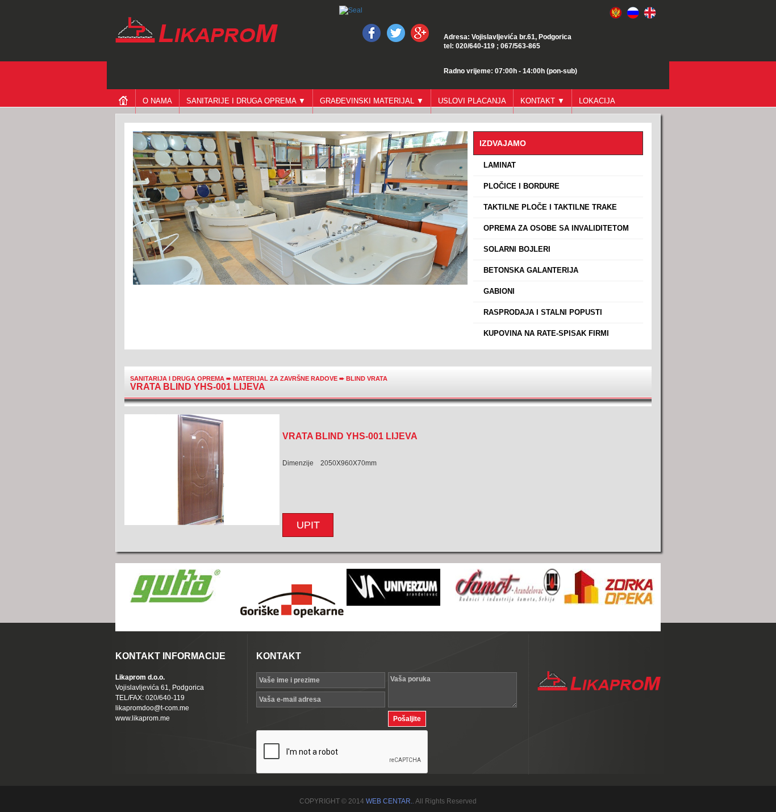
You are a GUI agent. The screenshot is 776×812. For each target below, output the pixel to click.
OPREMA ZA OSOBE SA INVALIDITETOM (554, 228)
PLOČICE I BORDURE (519, 186)
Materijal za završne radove (286, 378)
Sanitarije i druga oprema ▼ (246, 101)
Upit (308, 525)
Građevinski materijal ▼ (372, 101)
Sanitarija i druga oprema (177, 378)
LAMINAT (497, 165)
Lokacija (597, 101)
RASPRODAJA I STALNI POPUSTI (540, 312)
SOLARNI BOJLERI (514, 249)
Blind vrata (366, 378)
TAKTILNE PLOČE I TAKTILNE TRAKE (548, 207)
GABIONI (497, 291)
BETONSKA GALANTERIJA (528, 270)
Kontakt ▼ (542, 101)
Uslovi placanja (472, 101)
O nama (157, 101)
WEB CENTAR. (389, 801)
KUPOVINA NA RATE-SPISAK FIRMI (544, 333)
